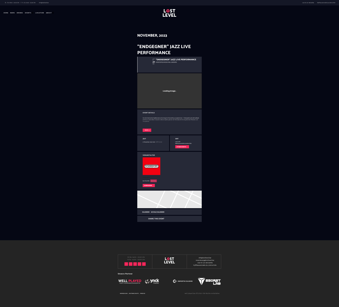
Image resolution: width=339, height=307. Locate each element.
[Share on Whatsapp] (176, 219)
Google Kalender (157, 212)
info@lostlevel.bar (205, 258)
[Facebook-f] (139, 264)
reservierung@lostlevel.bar (205, 260)
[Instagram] (130, 264)
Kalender (146, 212)
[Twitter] (135, 264)
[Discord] (144, 264)
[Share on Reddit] (180, 219)
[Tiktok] (126, 264)
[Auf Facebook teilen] (167, 219)
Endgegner (146, 177)
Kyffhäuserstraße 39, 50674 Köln (205, 265)
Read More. (153, 181)
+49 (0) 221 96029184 (205, 262)
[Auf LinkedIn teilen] (172, 219)
